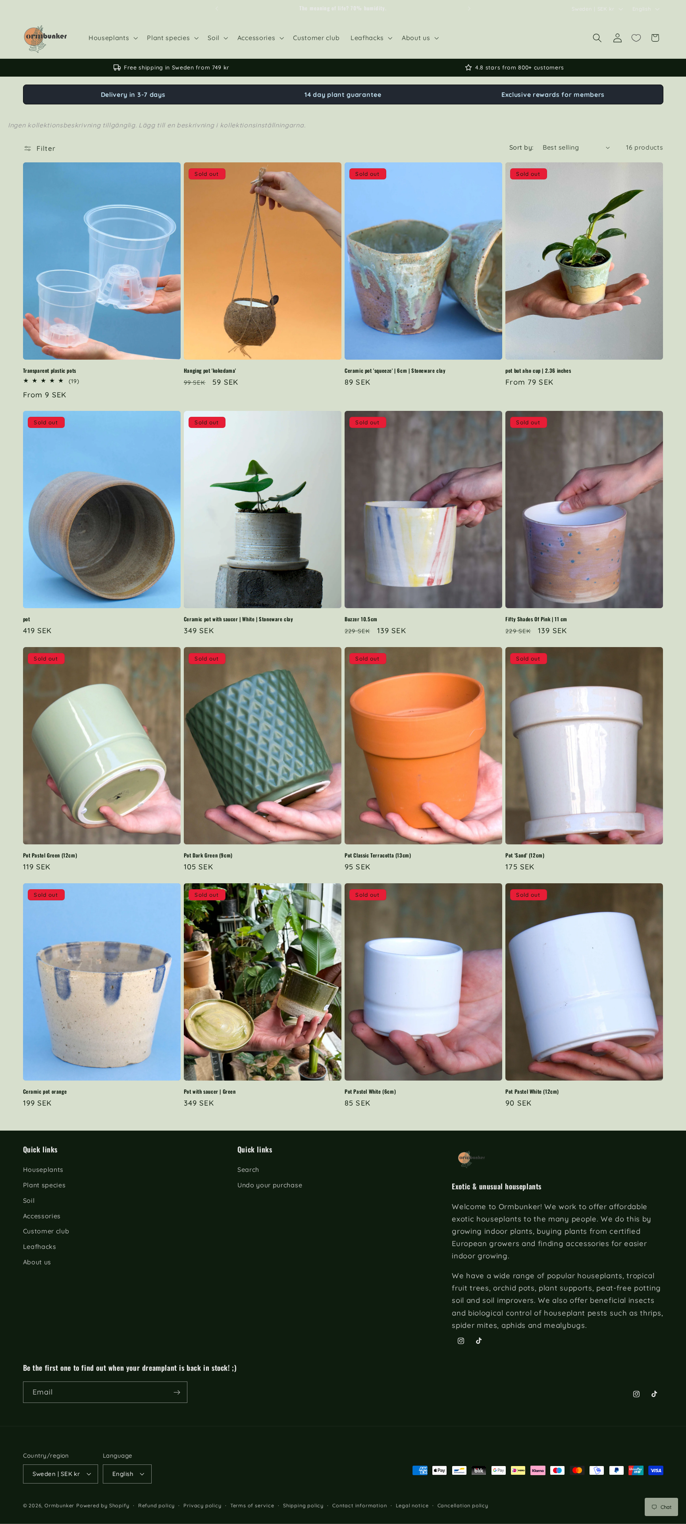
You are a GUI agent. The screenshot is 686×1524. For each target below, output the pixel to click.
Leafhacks (39, 1247)
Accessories (42, 1216)
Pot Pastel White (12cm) (532, 1091)
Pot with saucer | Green (210, 1091)
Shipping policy (303, 1505)
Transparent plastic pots (49, 370)
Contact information (359, 1505)
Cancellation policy (462, 1505)
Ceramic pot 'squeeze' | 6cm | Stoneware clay (395, 370)
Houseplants (43, 1170)
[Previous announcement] (216, 8)
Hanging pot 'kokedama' (210, 370)
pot (26, 619)
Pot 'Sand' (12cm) (524, 855)
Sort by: (521, 147)
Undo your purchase (269, 1185)
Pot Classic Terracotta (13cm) (378, 855)
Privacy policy (202, 1505)
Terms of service (252, 1505)
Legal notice (412, 1505)
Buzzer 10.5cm (361, 619)
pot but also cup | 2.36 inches (538, 370)
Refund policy (156, 1505)
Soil (29, 1200)
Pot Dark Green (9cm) (208, 855)
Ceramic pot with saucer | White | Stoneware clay (238, 619)
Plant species (44, 1185)
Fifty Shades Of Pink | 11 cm (536, 619)
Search (248, 1170)
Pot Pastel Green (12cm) (50, 855)
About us (37, 1262)
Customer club (46, 1231)
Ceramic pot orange (45, 1091)
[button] (112, 38)
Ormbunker (59, 1505)
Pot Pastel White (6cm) (370, 1091)
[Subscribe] (177, 1392)
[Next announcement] (469, 8)
